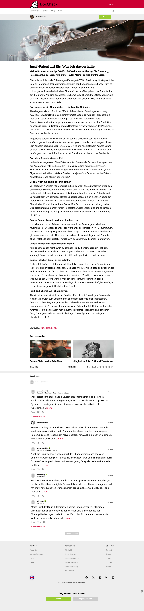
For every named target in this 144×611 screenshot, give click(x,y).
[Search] (112, 11)
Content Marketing (72, 558)
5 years (110, 392)
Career (32, 562)
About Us (33, 550)
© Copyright (34, 367)
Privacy (108, 558)
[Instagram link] (100, 578)
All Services (69, 571)
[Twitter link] (93, 578)
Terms (108, 554)
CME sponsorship (71, 567)
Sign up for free (85, 599)
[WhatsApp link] (113, 578)
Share (105, 17)
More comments (72, 533)
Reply (33, 412)
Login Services (70, 554)
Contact (109, 550)
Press (32, 558)
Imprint (108, 567)
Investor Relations (36, 554)
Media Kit (68, 550)
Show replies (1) (38, 416)
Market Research (71, 562)
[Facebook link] (86, 578)
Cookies (109, 562)
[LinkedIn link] (106, 578)
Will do (58, 599)
